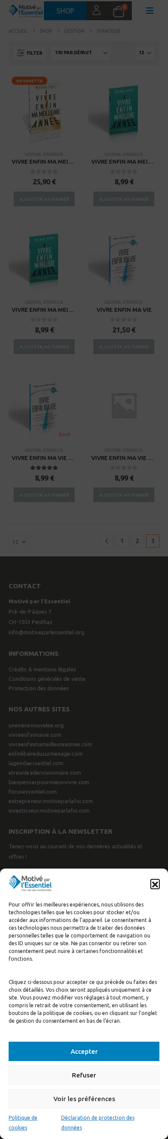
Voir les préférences (84, 1098)
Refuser (84, 1075)
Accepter (84, 1051)
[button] (155, 883)
